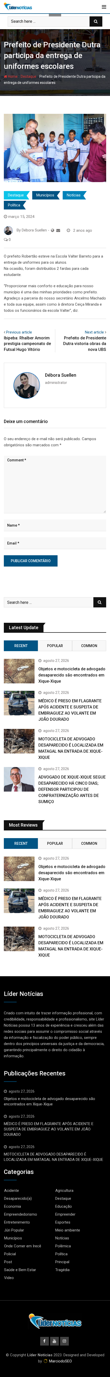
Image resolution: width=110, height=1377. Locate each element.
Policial (10, 1254)
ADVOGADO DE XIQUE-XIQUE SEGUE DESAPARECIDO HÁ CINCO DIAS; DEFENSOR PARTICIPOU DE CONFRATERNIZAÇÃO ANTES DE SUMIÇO (72, 789)
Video (9, 1277)
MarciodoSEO (60, 1361)
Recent (21, 646)
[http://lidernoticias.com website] (52, 230)
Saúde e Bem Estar (20, 1270)
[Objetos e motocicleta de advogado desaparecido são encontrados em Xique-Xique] (19, 671)
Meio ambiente (67, 1230)
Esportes (62, 1222)
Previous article (19, 332)
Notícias (74, 195)
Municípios (45, 195)
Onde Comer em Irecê (22, 1246)
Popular (55, 646)
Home (12, 76)
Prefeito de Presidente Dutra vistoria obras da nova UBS (84, 344)
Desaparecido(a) (18, 1198)
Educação (63, 1206)
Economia (12, 1206)
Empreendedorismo (20, 1214)
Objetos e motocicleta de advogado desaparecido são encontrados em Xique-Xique (71, 675)
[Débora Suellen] (58, 230)
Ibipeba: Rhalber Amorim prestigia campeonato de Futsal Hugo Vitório (27, 344)
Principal (62, 1262)
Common (89, 646)
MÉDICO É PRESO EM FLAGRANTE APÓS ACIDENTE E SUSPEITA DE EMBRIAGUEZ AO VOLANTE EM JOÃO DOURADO (48, 1129)
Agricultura (64, 1190)
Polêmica (63, 1246)
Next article (94, 332)
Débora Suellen (60, 375)
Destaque (28, 76)
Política (14, 205)
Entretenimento (17, 1222)
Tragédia (62, 1270)
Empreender (65, 1214)
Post (8, 1262)
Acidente (11, 1190)
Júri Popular (14, 1230)
